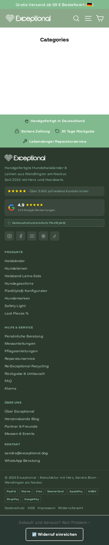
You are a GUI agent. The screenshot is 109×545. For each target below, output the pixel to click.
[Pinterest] (43, 236)
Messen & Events (19, 433)
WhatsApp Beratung (22, 460)
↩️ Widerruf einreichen (54, 534)
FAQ (8, 381)
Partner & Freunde (21, 426)
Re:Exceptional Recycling (27, 366)
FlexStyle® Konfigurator (26, 290)
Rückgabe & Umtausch (25, 373)
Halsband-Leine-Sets (23, 276)
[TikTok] (54, 236)
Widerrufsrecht (70, 508)
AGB (31, 508)
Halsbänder (15, 261)
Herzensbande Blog (22, 419)
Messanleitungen (20, 343)
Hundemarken (17, 298)
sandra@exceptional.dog (26, 453)
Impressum (46, 508)
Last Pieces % (17, 313)
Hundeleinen (16, 268)
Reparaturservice (20, 358)
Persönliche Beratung (24, 336)
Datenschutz (15, 508)
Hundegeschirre (19, 283)
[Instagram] (9, 236)
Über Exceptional (20, 411)
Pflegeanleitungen (21, 351)
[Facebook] (20, 236)
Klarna (10, 388)
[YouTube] (32, 236)
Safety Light (15, 306)
